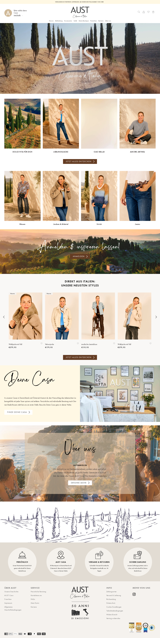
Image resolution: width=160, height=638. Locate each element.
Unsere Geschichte (11, 591)
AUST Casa (8, 595)
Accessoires (68, 21)
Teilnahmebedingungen (114, 611)
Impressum (8, 603)
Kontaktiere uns (36, 595)
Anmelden (79, 256)
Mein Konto (35, 603)
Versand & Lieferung (113, 595)
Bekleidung (58, 21)
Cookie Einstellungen (113, 607)
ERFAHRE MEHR (78, 483)
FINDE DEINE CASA (17, 412)
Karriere (101, 21)
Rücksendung (111, 599)
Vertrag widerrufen (113, 618)
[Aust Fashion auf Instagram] (134, 594)
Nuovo (51, 21)
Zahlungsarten (111, 591)
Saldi (75, 21)
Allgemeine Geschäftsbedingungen (12, 608)
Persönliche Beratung (38, 591)
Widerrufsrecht (111, 614)
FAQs (33, 599)
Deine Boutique (84, 21)
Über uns (108, 21)
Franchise (93, 21)
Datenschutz (110, 603)
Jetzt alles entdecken (78, 161)
